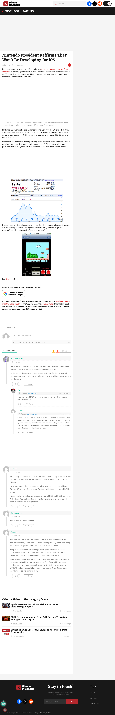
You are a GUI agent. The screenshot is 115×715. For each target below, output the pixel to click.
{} (42, 342)
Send (71, 701)
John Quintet (17, 611)
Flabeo (14, 469)
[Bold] (13, 342)
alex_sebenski (17, 359)
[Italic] (17, 342)
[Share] (69, 65)
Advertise (94, 698)
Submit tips (28, 11)
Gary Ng (7, 65)
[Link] (39, 342)
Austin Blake (17, 624)
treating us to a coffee (12, 304)
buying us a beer (63, 301)
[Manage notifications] (5, 710)
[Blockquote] (32, 342)
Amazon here (47, 304)
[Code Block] (35, 342)
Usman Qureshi (18, 636)
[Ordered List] (26, 342)
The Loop (10, 279)
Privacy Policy (45, 713)
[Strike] (23, 342)
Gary (19, 390)
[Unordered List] (29, 342)
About (93, 693)
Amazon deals (12, 11)
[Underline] (20, 342)
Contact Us (95, 703)
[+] (45, 342)
